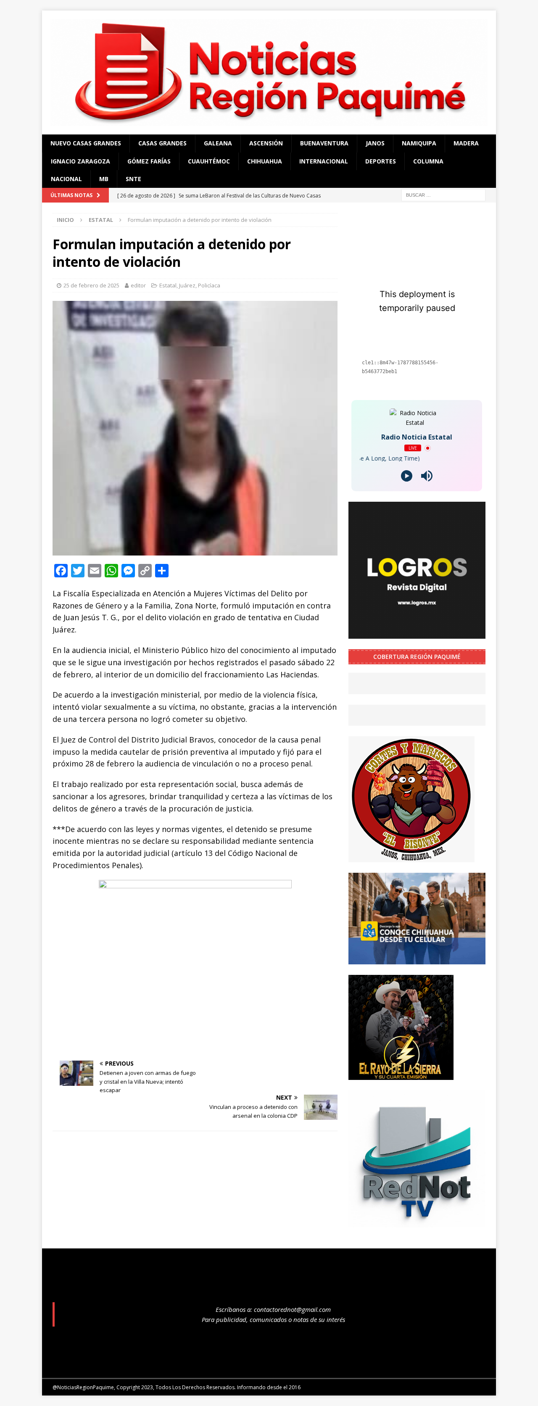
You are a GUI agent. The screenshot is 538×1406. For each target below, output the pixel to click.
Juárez (187, 285)
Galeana (218, 143)
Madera (466, 143)
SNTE (133, 179)
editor (138, 285)
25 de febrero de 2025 (91, 285)
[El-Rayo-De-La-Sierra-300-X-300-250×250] (401, 1075)
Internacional (323, 161)
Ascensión (266, 143)
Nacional (66, 179)
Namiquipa (419, 143)
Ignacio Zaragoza (80, 161)
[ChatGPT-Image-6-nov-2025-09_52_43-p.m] (416, 959)
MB (103, 179)
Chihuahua (264, 161)
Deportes (380, 161)
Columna (428, 161)
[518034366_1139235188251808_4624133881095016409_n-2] (416, 1222)
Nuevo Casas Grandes (85, 143)
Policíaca (209, 285)
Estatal (168, 285)
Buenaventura (324, 143)
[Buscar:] (443, 195)
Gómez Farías (149, 161)
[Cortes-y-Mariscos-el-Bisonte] (411, 857)
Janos (375, 143)
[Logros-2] (416, 634)
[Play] (407, 476)
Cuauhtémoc (209, 161)
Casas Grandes (162, 143)
